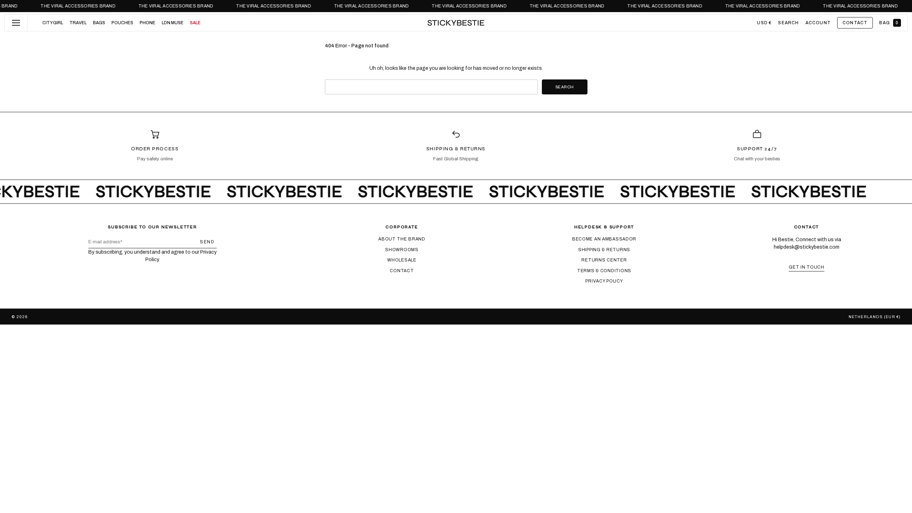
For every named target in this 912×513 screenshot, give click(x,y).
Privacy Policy (604, 281)
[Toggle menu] (16, 23)
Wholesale (401, 260)
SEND (207, 241)
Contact (402, 270)
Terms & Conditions (604, 270)
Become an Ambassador (604, 239)
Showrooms (401, 249)
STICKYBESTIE (46, 317)
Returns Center (604, 260)
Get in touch (806, 267)
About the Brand (401, 239)
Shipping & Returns (604, 249)
